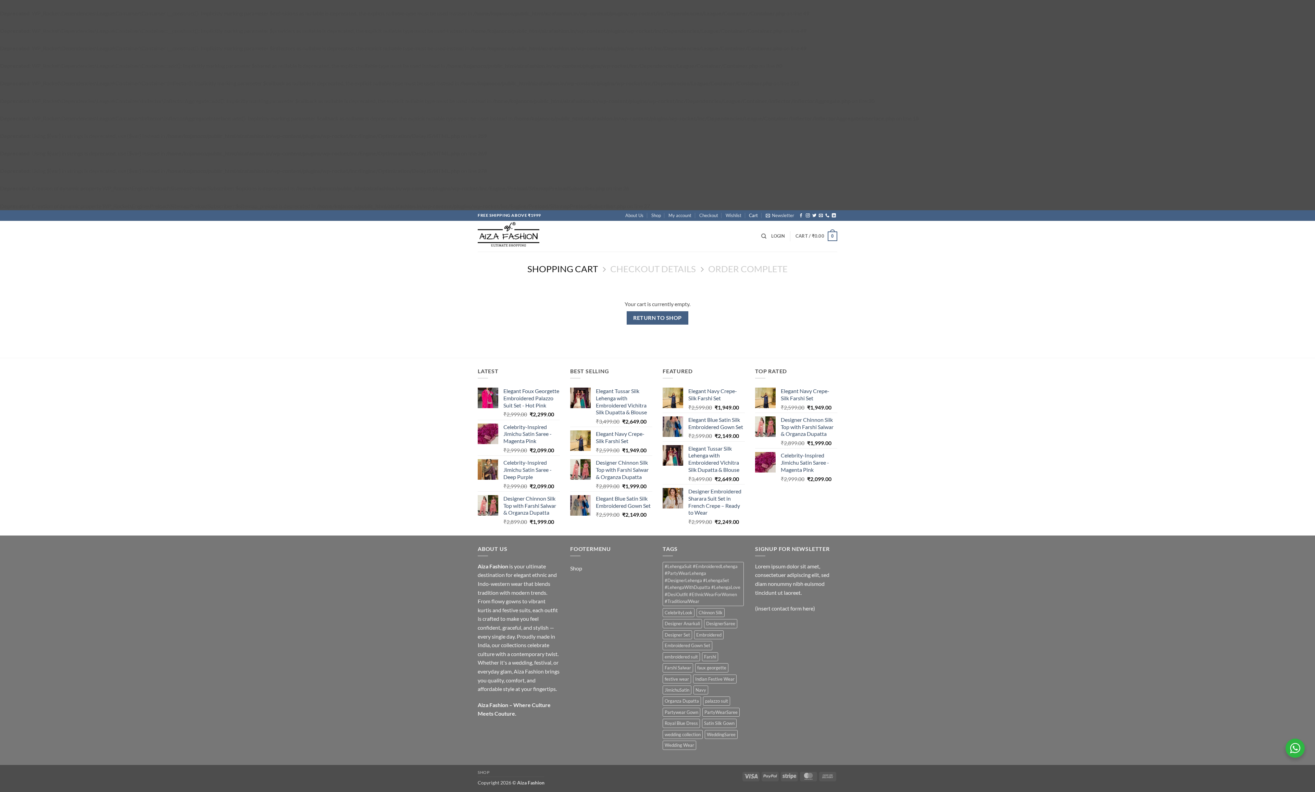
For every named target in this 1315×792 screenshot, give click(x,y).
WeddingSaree (721, 734)
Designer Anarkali (682, 623)
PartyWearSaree (721, 712)
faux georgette (711, 667)
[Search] (763, 236)
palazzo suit (716, 701)
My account (679, 215)
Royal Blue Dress (681, 723)
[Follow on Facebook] (801, 215)
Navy (701, 690)
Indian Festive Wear (715, 679)
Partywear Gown (681, 712)
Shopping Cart (562, 269)
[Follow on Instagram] (808, 215)
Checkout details (653, 269)
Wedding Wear (679, 745)
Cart (753, 215)
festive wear (677, 679)
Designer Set (677, 635)
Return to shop (657, 318)
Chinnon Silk (711, 612)
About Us (634, 215)
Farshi (710, 656)
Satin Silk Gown (719, 723)
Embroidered (709, 635)
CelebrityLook (678, 612)
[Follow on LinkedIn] (834, 215)
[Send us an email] (821, 215)
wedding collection (683, 734)
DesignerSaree (720, 623)
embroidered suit (681, 656)
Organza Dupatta (682, 701)
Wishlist (733, 215)
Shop (656, 215)
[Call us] (827, 215)
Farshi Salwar (678, 667)
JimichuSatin (677, 690)
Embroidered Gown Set (687, 645)
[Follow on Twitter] (814, 215)
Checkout (708, 215)
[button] (780, 215)
